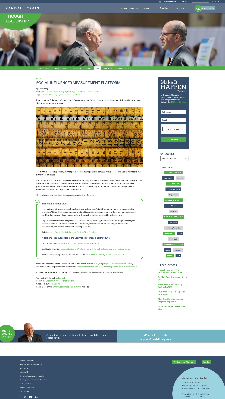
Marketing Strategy (173, 244)
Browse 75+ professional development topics (78, 243)
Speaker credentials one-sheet (90, 266)
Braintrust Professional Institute (117, 68)
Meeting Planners (170, 1)
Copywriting (168, 178)
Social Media (80, 92)
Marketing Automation (173, 228)
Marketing (173, 222)
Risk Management (173, 200)
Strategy (169, 233)
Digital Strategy (69, 92)
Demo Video (24, 368)
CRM (180, 233)
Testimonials (24, 372)
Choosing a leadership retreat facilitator (33, 380)
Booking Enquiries (26, 384)
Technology (173, 184)
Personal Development (173, 206)
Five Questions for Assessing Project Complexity (171, 300)
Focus (167, 250)
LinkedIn (218, 2)
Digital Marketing (64, 95)
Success (180, 178)
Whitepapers (77, 68)
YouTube (53, 283)
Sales (169, 256)
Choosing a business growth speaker (32, 376)
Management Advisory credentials (121, 266)
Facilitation (181, 8)
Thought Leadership (129, 8)
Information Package (27, 387)
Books (88, 68)
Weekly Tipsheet (44, 68)
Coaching (164, 8)
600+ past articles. (179, 102)
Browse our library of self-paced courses (106, 254)
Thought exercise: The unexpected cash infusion (170, 271)
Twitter (215, 2)
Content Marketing (50, 95)
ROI (178, 255)
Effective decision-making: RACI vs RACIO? (170, 285)
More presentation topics (121, 263)
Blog (97, 68)
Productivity (173, 239)
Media (184, 1)
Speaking (148, 8)
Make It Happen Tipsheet (51, 92)
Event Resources (25, 391)
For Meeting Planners (184, 362)
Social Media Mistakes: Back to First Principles (76, 232)
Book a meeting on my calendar (196, 388)
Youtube (31, 397)
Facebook (212, 2)
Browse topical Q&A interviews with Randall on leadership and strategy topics (95, 249)
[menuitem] (129, 7)
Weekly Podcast (61, 68)
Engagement (173, 195)
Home (160, 2)
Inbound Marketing (173, 217)
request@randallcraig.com (155, 339)
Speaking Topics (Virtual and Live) (31, 364)
